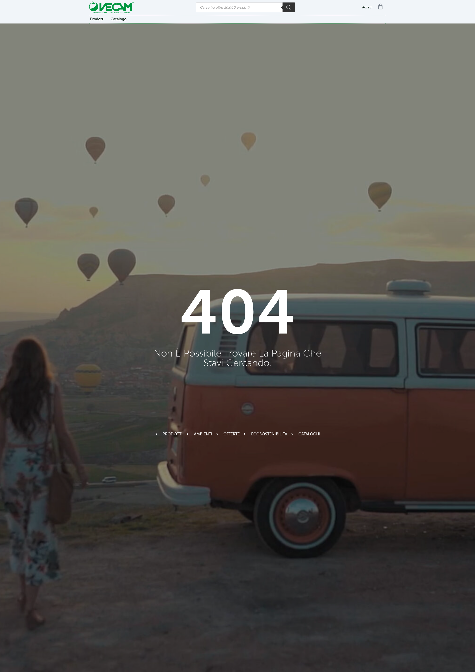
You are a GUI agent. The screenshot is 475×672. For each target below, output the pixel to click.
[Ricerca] (289, 7)
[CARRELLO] (381, 6)
